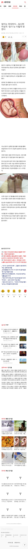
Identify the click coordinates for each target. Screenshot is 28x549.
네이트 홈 (10, 543)
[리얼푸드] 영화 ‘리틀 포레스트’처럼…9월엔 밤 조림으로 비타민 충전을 (20, 434)
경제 (9, 6)
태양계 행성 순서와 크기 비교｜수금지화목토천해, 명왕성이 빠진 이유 (8, 502)
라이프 (15, 6)
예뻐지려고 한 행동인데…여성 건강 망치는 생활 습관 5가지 (14, 275)
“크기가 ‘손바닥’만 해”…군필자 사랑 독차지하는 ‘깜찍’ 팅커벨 (14, 267)
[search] (25, 2)
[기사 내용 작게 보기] (23, 37)
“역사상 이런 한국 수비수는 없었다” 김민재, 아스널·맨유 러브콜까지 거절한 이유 (10, 353)
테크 (20, 6)
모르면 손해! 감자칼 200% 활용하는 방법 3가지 (20, 466)
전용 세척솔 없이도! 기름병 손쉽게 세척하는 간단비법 (7, 434)
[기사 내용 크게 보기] (25, 37)
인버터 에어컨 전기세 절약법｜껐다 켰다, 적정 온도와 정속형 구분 (20, 502)
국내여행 (5, 333)
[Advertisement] (14, 14)
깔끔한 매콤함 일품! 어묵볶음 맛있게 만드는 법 (7, 450)
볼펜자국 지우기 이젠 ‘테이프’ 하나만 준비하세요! (7, 466)
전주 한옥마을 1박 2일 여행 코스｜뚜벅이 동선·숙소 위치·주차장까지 (20, 486)
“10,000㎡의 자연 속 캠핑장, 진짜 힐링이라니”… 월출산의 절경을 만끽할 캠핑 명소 (10, 331)
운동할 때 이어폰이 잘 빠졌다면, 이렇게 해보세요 (20, 450)
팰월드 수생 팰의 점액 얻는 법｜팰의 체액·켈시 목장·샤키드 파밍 (8, 518)
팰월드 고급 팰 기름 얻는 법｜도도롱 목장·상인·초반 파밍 (20, 518)
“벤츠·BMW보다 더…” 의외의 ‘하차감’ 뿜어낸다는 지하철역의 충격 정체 (14, 283)
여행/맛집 (5, 340)
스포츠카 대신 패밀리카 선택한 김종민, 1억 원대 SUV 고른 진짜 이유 (10, 346)
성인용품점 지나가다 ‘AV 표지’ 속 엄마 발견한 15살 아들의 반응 (14, 271)
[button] (24, 544)
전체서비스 (17, 543)
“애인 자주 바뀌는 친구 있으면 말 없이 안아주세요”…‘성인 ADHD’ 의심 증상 (14, 279)
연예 (5, 6)
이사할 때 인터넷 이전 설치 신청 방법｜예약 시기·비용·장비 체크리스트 (8, 486)
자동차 (4, 348)
